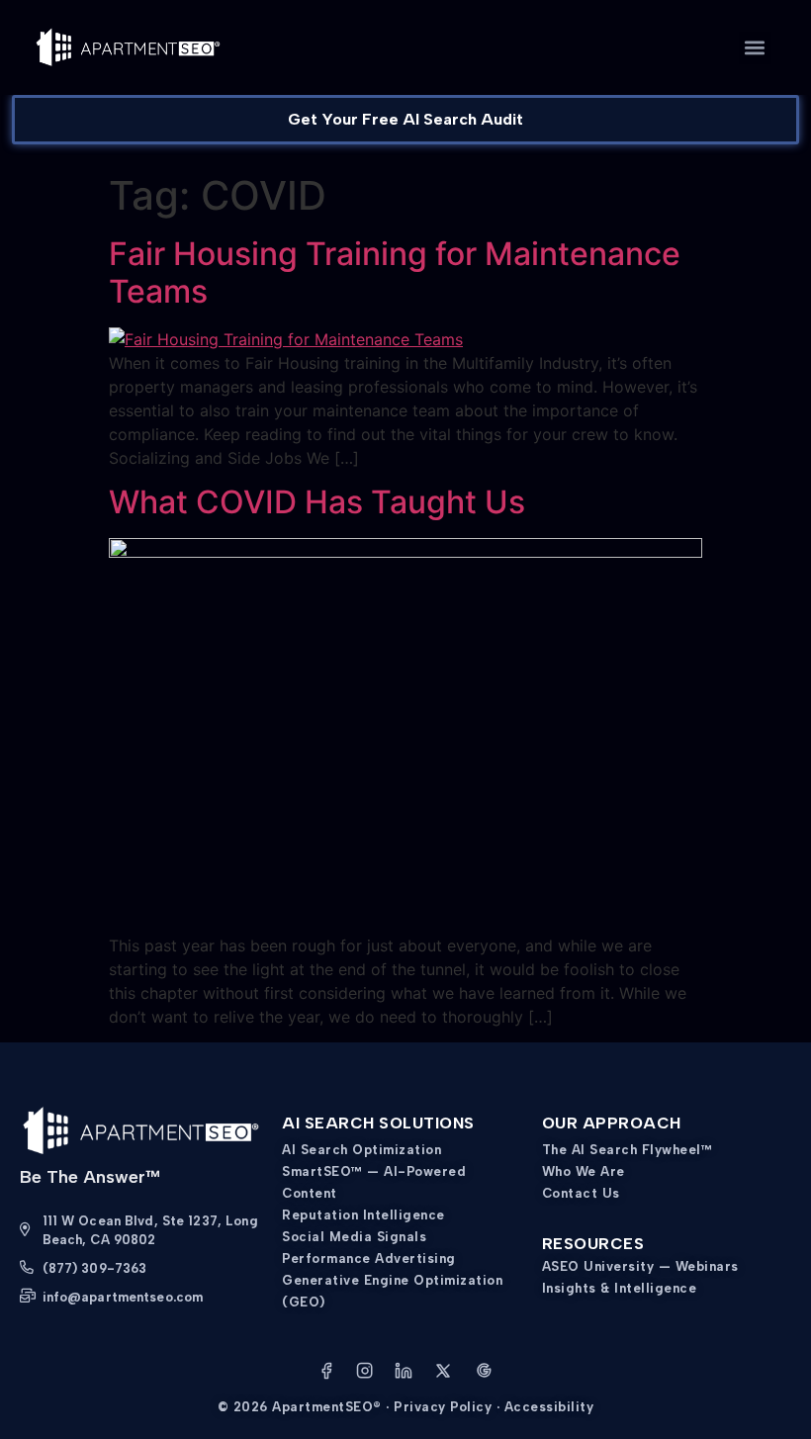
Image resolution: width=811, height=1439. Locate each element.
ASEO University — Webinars (640, 1266)
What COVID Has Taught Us (317, 502)
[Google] (484, 1373)
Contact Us (581, 1193)
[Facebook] (326, 1374)
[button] (755, 48)
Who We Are (583, 1171)
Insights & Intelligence (619, 1288)
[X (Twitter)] (443, 1374)
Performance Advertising (369, 1258)
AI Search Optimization (361, 1149)
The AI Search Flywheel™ (627, 1149)
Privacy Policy (443, 1406)
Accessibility (549, 1406)
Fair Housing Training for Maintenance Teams (394, 272)
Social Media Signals (354, 1236)
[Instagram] (365, 1374)
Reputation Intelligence (363, 1215)
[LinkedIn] (403, 1374)
